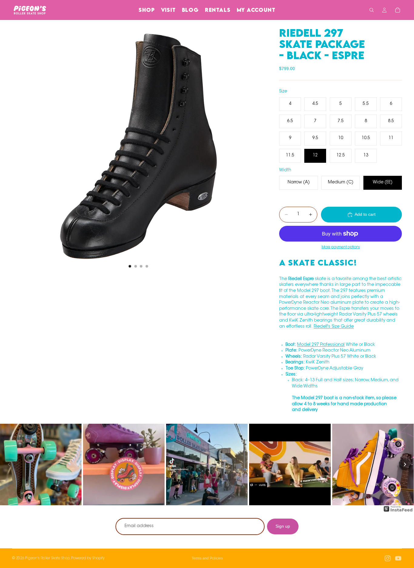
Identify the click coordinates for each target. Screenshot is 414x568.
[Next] (405, 464)
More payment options (341, 247)
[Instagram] (387, 558)
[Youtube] (398, 558)
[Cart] (397, 10)
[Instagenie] (398, 512)
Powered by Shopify (88, 558)
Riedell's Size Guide (334, 327)
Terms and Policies (207, 558)
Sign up (282, 526)
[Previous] (9, 464)
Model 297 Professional (321, 345)
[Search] (371, 10)
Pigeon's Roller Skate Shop (47, 558)
